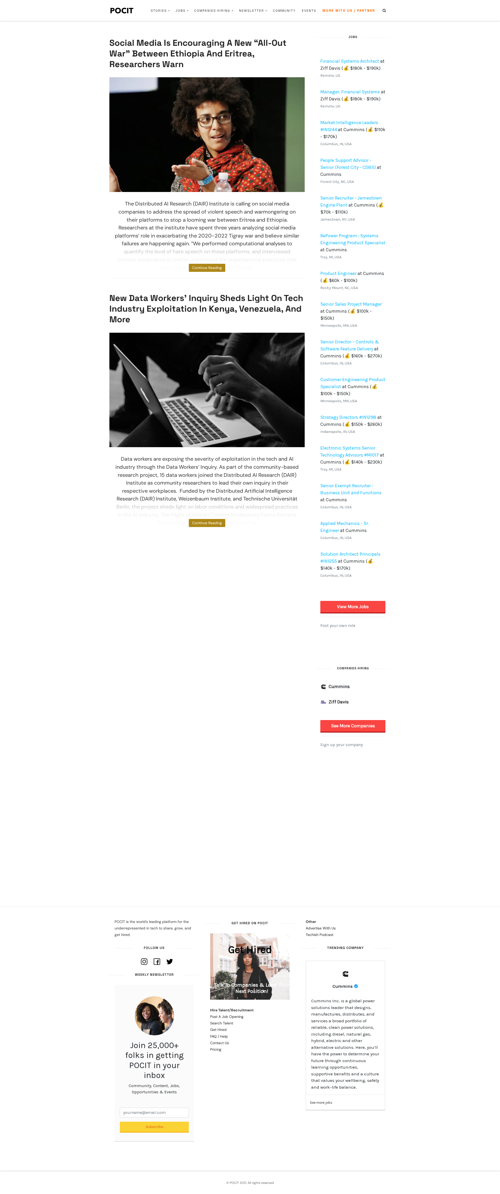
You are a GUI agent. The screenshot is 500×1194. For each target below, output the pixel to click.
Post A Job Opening (226, 1016)
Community (284, 11)
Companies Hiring (212, 11)
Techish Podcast (319, 934)
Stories (159, 11)
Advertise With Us (321, 928)
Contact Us (219, 1043)
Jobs (180, 11)
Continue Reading (207, 267)
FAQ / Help (219, 1036)
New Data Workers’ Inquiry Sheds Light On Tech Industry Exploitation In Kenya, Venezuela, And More (206, 309)
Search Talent (221, 1023)
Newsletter (251, 11)
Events (309, 11)
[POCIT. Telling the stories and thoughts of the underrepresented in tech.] (122, 10)
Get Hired (218, 1029)
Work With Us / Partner (348, 10)
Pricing (215, 1049)
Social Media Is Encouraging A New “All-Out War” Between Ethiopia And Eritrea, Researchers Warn (197, 53)
